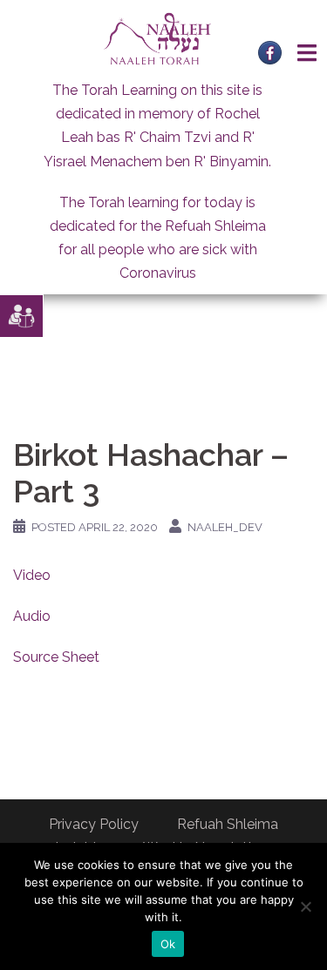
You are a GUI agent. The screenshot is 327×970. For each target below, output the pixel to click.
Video (32, 575)
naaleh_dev (224, 527)
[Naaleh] (157, 38)
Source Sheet (56, 657)
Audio (32, 616)
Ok (168, 944)
